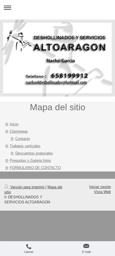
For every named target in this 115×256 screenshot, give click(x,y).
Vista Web (102, 192)
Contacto (22, 139)
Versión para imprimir (27, 187)
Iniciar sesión (100, 187)
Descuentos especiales (34, 153)
